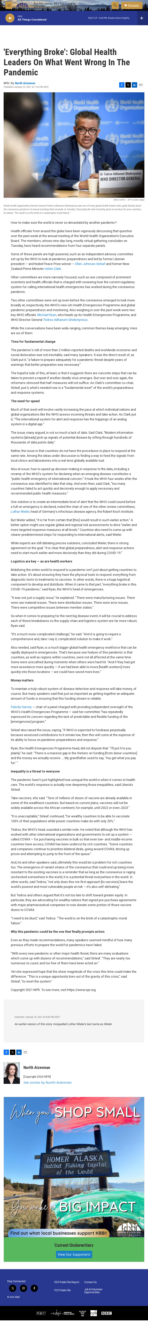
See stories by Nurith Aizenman (47, 1082)
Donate (133, 5)
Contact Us (90, 1282)
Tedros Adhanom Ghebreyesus (65, 320)
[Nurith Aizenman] (12, 1073)
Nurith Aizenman (25, 83)
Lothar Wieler (20, 511)
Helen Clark (53, 269)
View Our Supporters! (74, 1254)
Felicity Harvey (21, 707)
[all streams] (142, 18)
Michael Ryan (46, 315)
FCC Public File (63, 1290)
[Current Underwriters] (74, 1167)
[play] (10, 18)
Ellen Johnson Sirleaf (90, 264)
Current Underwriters (74, 1245)
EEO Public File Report (67, 1282)
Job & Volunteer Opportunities (93, 1291)
